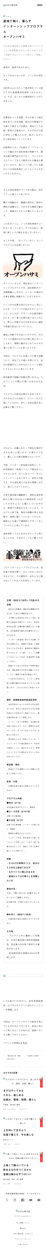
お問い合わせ (23, 1244)
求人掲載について (23, 1222)
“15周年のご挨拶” (32, 1056)
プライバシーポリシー (23, 1239)
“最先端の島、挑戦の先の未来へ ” (13, 1057)
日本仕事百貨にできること (23, 1233)
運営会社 (23, 1228)
